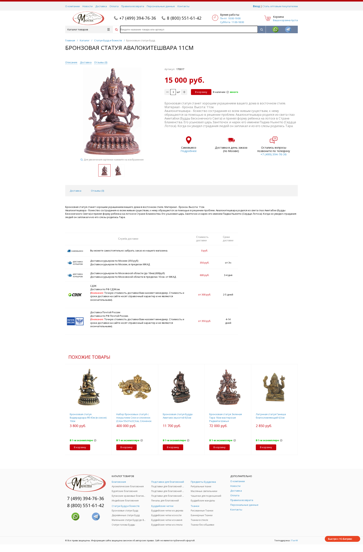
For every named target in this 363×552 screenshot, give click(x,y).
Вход (256, 6)
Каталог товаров (77, 29)
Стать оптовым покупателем (280, 6)
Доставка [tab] (75, 190)
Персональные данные (161, 6)
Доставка (101, 6)
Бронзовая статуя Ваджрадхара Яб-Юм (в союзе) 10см (88, 417)
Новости (87, 6)
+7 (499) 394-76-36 (137, 18)
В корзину (201, 92)
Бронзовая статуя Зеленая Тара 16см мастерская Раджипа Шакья (225, 417)
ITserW (294, 540)
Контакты (183, 6)
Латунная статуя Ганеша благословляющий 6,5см (271, 415)
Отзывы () (100, 62)
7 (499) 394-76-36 (85, 498)
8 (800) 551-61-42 (184, 18)
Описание (71, 62)
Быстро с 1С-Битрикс (340, 538)
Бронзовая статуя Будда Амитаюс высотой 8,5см (177, 415)
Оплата (114, 6)
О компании (72, 6)
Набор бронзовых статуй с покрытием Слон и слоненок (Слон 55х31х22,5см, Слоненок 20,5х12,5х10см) (134, 419)
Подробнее (189, 151)
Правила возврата (132, 6)
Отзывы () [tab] (97, 190)
